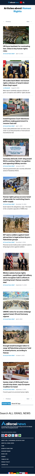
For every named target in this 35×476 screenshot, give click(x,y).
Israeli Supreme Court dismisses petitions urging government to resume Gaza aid (16, 121)
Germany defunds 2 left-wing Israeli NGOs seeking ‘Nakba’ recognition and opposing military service (17, 161)
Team (2, 445)
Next (28, 21)
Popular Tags (6, 403)
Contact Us (4, 464)
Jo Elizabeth (6, 88)
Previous (8, 21)
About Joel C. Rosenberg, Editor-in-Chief (13, 440)
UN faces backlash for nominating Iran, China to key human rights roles (16, 48)
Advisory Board (5, 451)
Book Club (4, 454)
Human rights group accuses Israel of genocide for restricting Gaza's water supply (17, 199)
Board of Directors (7, 448)
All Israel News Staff (9, 53)
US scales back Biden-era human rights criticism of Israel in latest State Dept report (16, 83)
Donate (3, 456)
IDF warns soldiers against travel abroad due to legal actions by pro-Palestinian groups (16, 237)
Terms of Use (5, 459)
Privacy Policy (5, 462)
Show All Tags (16, 403)
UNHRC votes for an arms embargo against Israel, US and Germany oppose (17, 314)
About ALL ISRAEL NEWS (7, 443)
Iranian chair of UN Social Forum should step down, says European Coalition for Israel (16, 384)
